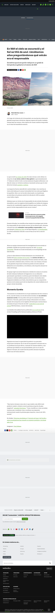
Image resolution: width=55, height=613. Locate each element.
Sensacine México (27, 600)
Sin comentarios (12, 70)
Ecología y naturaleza (23, 430)
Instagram (48, 4)
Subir (48, 568)
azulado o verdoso (22, 185)
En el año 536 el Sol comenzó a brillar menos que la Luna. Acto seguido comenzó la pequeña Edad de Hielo (35, 216)
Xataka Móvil (5, 576)
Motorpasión (46, 574)
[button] (18, 113)
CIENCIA (22, 4)
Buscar (50, 563)
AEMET (5, 39)
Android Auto (44, 39)
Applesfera (5, 578)
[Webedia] (52, 1)
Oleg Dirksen (17, 426)
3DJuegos (15, 574)
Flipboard (23, 70)
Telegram (45, 4)
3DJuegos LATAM (16, 600)
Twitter (52, 4)
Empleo (22, 554)
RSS (24, 529)
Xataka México (6, 600)
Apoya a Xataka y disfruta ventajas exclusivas (24, 535)
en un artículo (36, 310)
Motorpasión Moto (48, 576)
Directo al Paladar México (37, 601)
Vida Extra (15, 576)
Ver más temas (6, 557)
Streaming (5, 546)
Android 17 (36, 510)
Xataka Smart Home (6, 581)
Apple (4, 551)
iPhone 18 (25, 39)
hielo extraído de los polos (22, 257)
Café (39, 39)
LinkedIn (30, 529)
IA (49, 39)
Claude (42, 510)
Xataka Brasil (6, 602)
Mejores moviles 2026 (18, 510)
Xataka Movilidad (41, 548)
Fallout (19, 39)
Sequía (14, 39)
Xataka (4, 574)
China (10, 39)
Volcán (31, 430)
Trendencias (5, 588)
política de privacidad (20, 521)
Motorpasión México (46, 601)
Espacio (39, 546)
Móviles (4, 548)
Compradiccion (6, 592)
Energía (22, 548)
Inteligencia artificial (41, 551)
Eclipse (53, 39)
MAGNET (34, 4)
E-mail (25, 70)
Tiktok (43, 4)
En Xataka (27, 212)
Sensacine (26, 574)
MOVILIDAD (27, 4)
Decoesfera (5, 590)
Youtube (50, 4)
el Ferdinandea (42, 229)
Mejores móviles (32, 39)
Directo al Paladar (37, 574)
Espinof (25, 576)
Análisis (22, 546)
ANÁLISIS (6, 4)
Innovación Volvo (30, 17)
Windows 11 (39, 554)
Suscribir (25, 519)
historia (37, 430)
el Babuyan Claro (19, 229)
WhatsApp (41, 4)
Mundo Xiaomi (6, 583)
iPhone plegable (28, 510)
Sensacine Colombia (26, 603)
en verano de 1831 (21, 177)
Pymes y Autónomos (15, 591)
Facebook (18, 70)
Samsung (22, 551)
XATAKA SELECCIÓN (14, 4)
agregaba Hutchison (20, 408)
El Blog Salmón (16, 588)
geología (43, 430)
